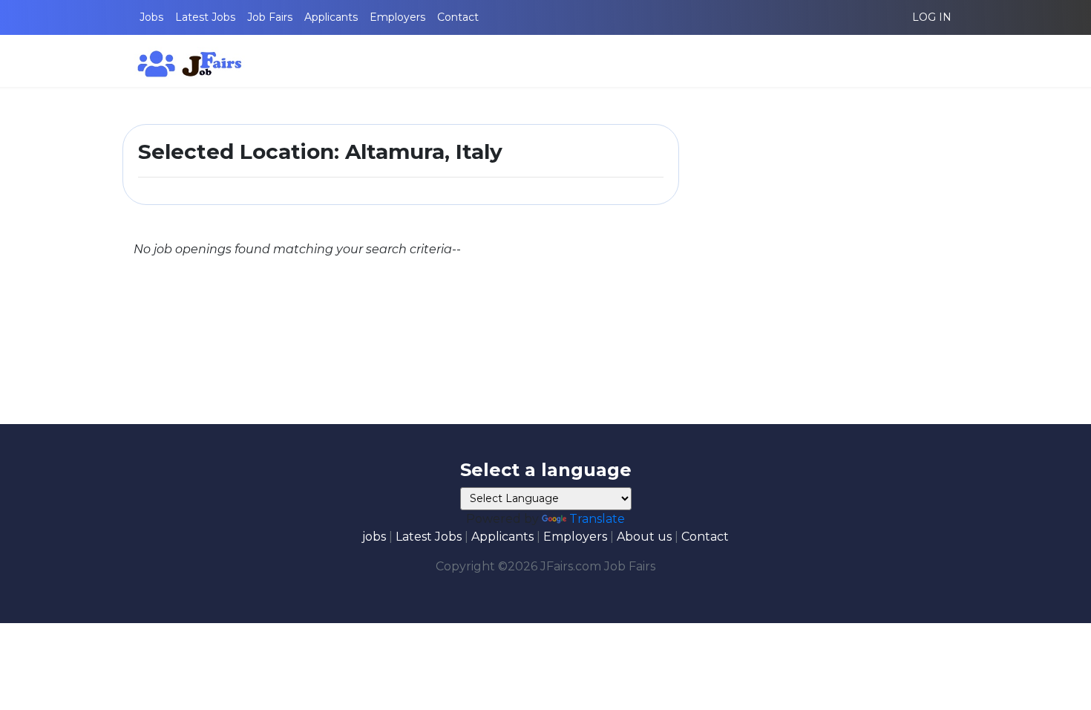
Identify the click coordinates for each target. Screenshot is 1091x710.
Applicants (331, 17)
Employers (397, 17)
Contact (458, 17)
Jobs (151, 17)
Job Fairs (269, 17)
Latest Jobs (205, 17)
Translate (597, 519)
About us (644, 537)
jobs (374, 537)
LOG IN (931, 17)
